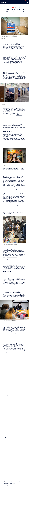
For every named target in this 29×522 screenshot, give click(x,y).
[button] (14, 155)
